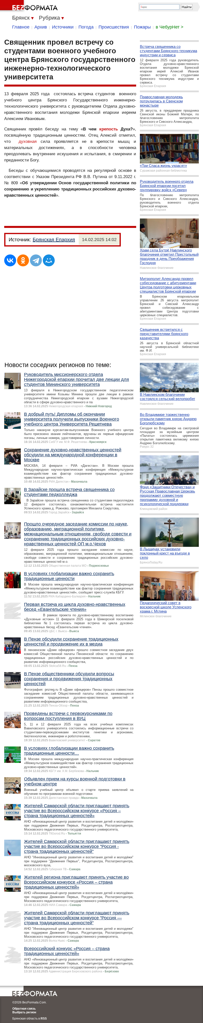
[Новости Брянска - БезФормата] (29, 6)
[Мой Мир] (49, 260)
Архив (40, 27)
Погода (86, 27)
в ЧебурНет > (169, 27)
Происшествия (114, 27)
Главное (20, 27)
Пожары (142, 27)
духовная (28, 141)
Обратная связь (24, 1008)
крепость (108, 129)
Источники (63, 27)
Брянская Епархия (54, 239)
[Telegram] (36, 260)
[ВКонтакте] (10, 260)
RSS (44, 1018)
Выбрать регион (24, 1012)
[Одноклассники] (23, 260)
